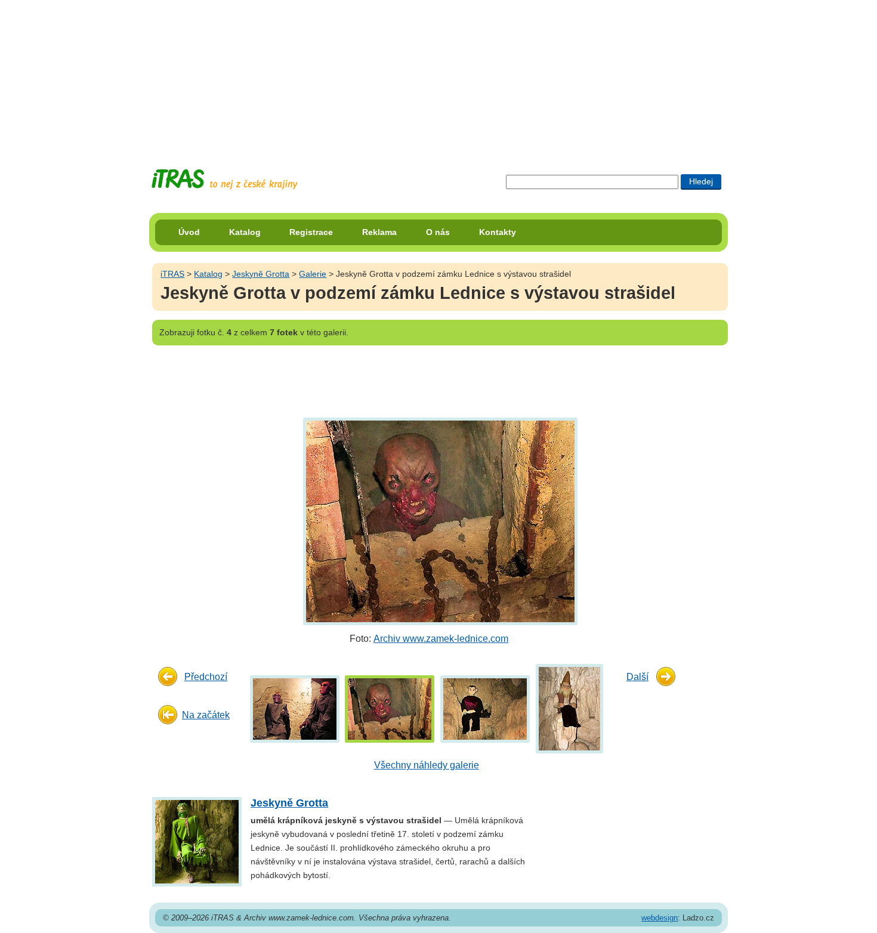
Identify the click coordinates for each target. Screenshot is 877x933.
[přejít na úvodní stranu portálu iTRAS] (224, 179)
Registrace (311, 232)
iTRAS (172, 274)
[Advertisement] (438, 74)
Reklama (379, 232)
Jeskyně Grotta (260, 274)
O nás (438, 232)
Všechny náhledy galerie (426, 765)
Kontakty (497, 232)
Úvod (189, 232)
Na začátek (206, 715)
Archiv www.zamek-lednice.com (440, 639)
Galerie (312, 274)
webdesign (659, 917)
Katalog (245, 232)
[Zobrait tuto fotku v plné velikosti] (294, 708)
